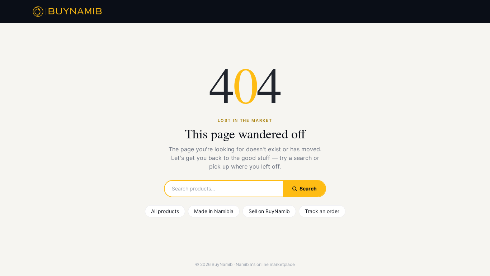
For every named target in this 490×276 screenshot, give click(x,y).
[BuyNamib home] (66, 11)
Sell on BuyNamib (269, 211)
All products (165, 211)
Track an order (322, 211)
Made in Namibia (214, 211)
